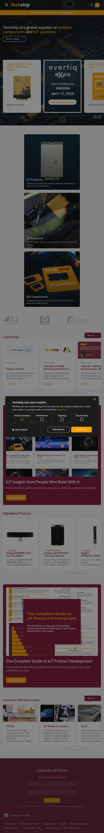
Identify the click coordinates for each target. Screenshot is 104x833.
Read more (62, 409)
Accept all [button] (81, 429)
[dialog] (52, 416)
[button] (19, 429)
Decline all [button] (58, 429)
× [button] (95, 399)
